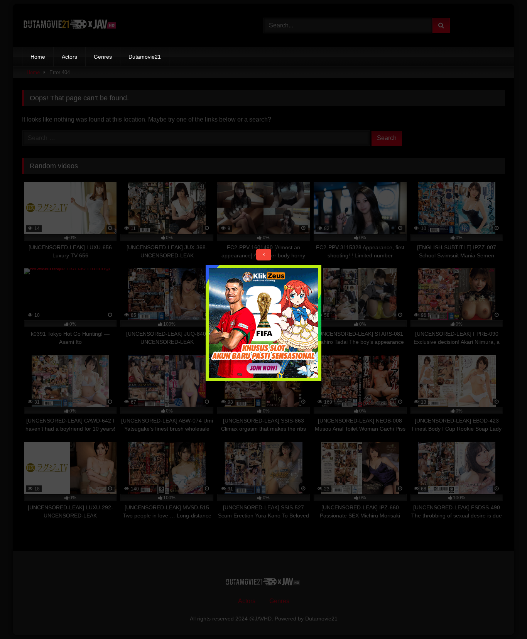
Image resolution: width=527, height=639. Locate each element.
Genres (103, 57)
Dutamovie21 (144, 57)
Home (37, 57)
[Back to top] (503, 616)
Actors (69, 57)
